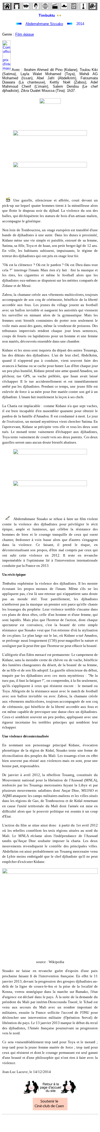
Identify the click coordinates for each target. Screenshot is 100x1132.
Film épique (24, 34)
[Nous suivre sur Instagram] (60, 1121)
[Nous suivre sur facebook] (39, 1121)
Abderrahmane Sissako (44, 24)
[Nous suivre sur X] (50, 1121)
